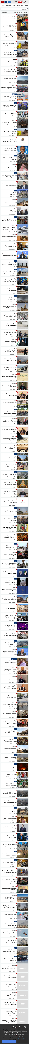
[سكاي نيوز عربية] (20, 2)
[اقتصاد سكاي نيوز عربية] (9, 2)
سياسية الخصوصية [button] (22, 1038)
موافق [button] (9, 1041)
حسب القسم (4, 12)
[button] (1, 9)
